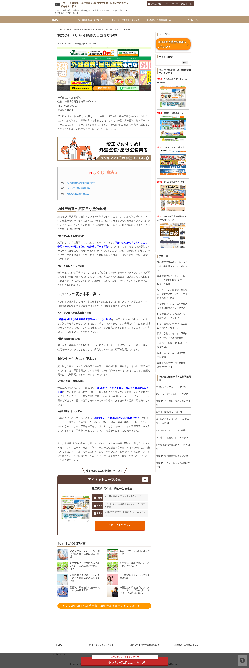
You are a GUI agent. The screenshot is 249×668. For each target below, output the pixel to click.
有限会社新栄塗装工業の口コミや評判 (173, 446)
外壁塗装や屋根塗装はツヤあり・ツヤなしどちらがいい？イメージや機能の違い (135, 590)
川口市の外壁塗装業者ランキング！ (172, 44)
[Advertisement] (124, 631)
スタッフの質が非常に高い (79, 188)
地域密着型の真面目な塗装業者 (81, 182)
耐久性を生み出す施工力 (78, 194)
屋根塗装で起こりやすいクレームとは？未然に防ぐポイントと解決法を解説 (172, 280)
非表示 (112, 172)
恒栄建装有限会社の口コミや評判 (172, 437)
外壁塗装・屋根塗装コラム (159, 20)
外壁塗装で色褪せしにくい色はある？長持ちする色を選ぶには (85, 578)
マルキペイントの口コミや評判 (171, 430)
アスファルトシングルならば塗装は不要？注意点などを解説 (85, 554)
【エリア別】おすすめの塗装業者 (124, 20)
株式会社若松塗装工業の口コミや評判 (173, 403)
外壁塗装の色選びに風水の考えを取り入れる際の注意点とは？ (85, 566)
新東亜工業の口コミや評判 (169, 412)
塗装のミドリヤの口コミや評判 (171, 386)
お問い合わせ (194, 20)
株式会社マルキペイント (174, 182)
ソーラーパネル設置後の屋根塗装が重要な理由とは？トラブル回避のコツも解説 (172, 294)
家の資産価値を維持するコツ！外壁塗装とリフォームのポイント (172, 266)
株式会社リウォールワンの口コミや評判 (173, 465)
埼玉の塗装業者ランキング (90, 20)
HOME (55, 20)
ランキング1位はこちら (124, 660)
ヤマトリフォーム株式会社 (175, 147)
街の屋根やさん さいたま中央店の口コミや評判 (172, 421)
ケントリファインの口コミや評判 (172, 393)
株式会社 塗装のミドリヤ (174, 113)
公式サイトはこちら (119, 525)
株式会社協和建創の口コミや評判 (172, 456)
